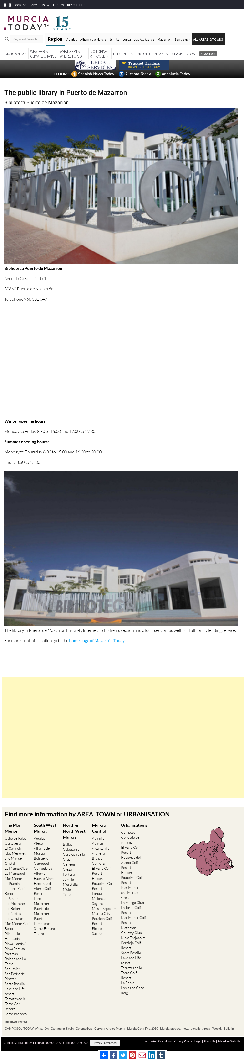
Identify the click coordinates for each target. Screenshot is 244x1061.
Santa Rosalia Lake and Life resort (15, 988)
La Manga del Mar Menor (15, 876)
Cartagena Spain (62, 1028)
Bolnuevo (41, 858)
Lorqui (97, 893)
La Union (11, 898)
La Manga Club (16, 868)
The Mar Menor (13, 828)
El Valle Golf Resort (101, 871)
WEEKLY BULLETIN (73, 5)
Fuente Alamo (44, 878)
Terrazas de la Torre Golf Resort (15, 1004)
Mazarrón (165, 39)
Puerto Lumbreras (42, 921)
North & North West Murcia (74, 831)
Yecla (67, 894)
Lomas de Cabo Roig (132, 990)
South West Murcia (45, 828)
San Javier (182, 39)
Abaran (97, 843)
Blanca (97, 858)
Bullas (67, 844)
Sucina (97, 933)
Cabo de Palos (15, 838)
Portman (11, 953)
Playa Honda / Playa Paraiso (15, 946)
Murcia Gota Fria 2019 (142, 1028)
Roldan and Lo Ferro (15, 961)
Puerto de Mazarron (41, 911)
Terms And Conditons (158, 1041)
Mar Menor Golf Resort (17, 926)
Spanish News (183, 53)
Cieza (67, 869)
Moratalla (70, 884)
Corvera (98, 863)
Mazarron (41, 903)
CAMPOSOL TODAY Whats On (27, 1028)
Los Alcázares (144, 39)
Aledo (38, 843)
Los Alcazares (15, 903)
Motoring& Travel (98, 54)
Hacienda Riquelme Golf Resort (103, 883)
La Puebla (12, 883)
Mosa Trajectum (104, 908)
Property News (150, 53)
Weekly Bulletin (223, 1028)
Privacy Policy (183, 1041)
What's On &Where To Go (71, 54)
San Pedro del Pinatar (15, 976)
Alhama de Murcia (93, 39)
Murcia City (101, 913)
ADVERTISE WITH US (44, 5)
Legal (197, 1041)
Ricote (97, 928)
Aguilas (39, 838)
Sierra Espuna (44, 928)
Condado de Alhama (43, 871)
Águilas (71, 39)
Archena (98, 853)
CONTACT (21, 5)
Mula (67, 889)
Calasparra (71, 849)
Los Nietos (13, 913)
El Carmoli (13, 848)
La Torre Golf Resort (15, 891)
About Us (209, 1041)
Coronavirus (84, 1028)
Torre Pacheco (16, 1014)
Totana (39, 933)
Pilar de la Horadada (12, 936)
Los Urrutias (14, 918)
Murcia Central (99, 828)
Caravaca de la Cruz (74, 857)
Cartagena (13, 843)
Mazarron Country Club (131, 930)
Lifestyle (121, 53)
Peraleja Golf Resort (102, 921)
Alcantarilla (100, 848)
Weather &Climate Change (43, 54)
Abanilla (98, 838)
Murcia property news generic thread (185, 1028)
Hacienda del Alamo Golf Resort (44, 888)
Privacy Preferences (105, 1043)
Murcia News (16, 53)
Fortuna (69, 874)
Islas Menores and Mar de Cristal (15, 858)
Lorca (127, 39)
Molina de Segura (99, 901)
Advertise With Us (229, 1041)
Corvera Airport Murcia (109, 1028)
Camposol (41, 863)
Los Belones (14, 908)
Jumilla (114, 39)
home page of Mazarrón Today (97, 640)
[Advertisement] (123, 737)
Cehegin (69, 864)
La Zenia (127, 983)
